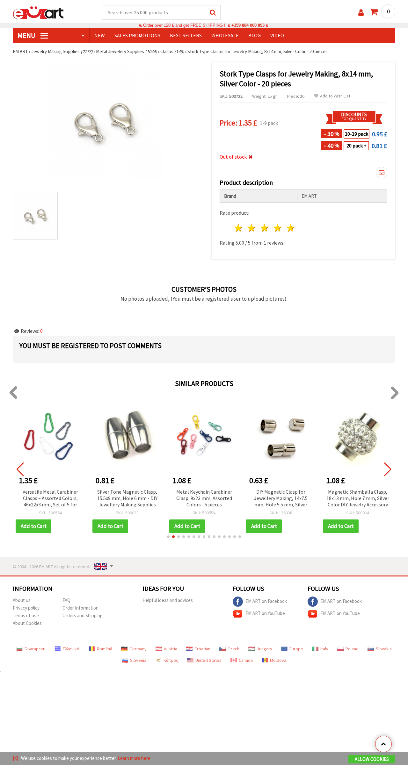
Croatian (202, 649)
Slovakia (384, 649)
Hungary (264, 649)
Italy (324, 649)
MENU (27, 35)
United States (208, 660)
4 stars (277, 227)
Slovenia (138, 660)
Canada (246, 660)
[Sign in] (361, 13)
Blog (254, 35)
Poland (352, 649)
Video (277, 35)
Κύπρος (171, 660)
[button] (168, 536)
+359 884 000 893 (248, 25)
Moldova (278, 660)
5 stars (290, 227)
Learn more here (134, 758)
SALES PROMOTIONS (137, 35)
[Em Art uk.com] (38, 12)
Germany (138, 649)
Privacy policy (26, 608)
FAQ (66, 600)
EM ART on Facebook (266, 601)
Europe (296, 649)
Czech (233, 649)
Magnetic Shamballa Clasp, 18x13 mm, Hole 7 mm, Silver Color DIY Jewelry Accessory (281, 498)
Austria (170, 649)
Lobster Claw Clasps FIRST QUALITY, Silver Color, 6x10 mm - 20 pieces (358, 498)
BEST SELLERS (186, 35)
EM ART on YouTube (265, 613)
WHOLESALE (225, 35)
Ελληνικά (71, 649)
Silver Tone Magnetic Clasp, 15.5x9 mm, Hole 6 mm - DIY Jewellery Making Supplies (50, 498)
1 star (238, 227)
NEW (99, 35)
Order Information (80, 608)
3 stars (265, 227)
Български (35, 649)
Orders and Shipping (82, 615)
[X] (15, 758)
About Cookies (27, 623)
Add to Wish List (335, 96)
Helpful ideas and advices (167, 600)
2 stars (252, 227)
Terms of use (26, 615)
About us (22, 600)
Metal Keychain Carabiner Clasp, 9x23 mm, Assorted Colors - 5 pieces (127, 498)
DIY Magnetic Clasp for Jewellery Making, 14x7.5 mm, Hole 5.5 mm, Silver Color (204, 499)
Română (104, 649)
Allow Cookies (372, 759)
